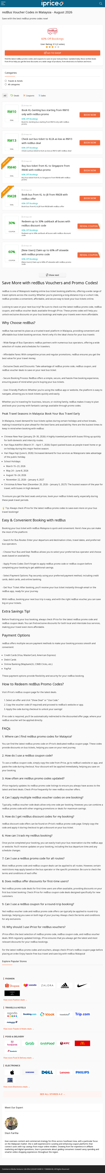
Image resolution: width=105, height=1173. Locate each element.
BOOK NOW (90, 114)
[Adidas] (65, 985)
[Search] (100, 3)
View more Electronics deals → (16, 1087)
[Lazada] (30, 985)
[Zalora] (47, 985)
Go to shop (53, 53)
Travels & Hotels (15, 81)
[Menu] (3, 3)
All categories (14, 84)
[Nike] (82, 985)
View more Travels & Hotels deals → (18, 1029)
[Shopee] (12, 985)
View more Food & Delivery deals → (18, 1058)
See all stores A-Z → (52, 1094)
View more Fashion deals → (15, 1000)
